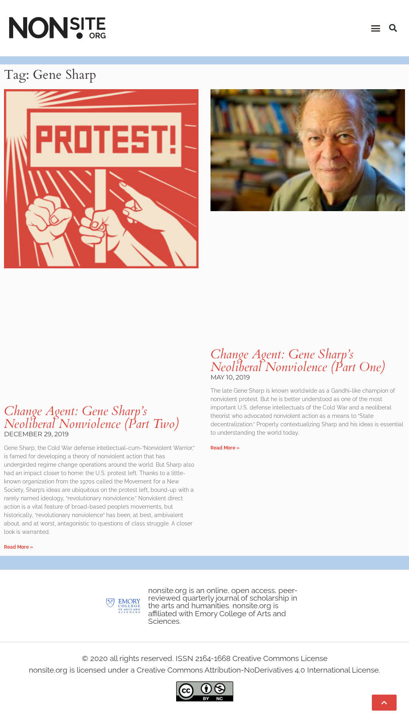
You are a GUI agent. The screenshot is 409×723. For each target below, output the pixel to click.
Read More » (18, 547)
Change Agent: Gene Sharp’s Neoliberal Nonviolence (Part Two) (91, 417)
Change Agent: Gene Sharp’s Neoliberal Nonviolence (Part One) (297, 361)
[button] (375, 28)
